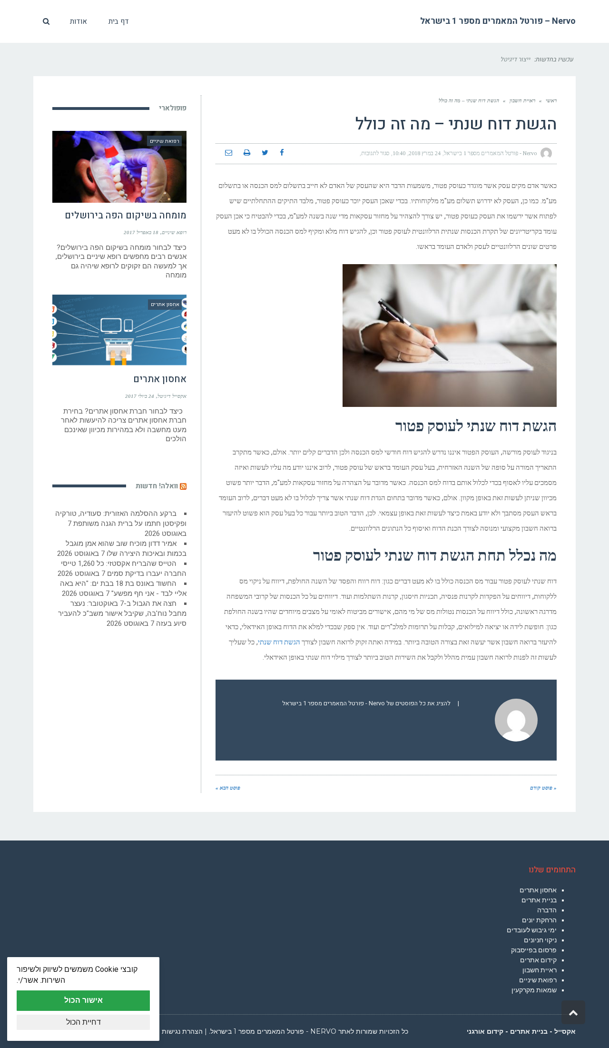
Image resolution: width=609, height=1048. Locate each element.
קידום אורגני (485, 1031)
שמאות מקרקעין (534, 990)
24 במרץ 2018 (425, 153)
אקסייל (565, 1031)
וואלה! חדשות (157, 486)
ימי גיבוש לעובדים (532, 930)
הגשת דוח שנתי (279, 642)
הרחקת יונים (539, 920)
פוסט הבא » (228, 788)
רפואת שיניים (538, 980)
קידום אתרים (538, 960)
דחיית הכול (83, 1022)
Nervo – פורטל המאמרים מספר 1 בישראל (498, 21)
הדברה (547, 910)
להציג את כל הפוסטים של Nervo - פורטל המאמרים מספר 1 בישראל (366, 703)
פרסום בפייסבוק (534, 950)
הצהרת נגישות (182, 1031)
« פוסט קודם (543, 788)
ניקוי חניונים (540, 940)
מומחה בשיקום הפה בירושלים (126, 215)
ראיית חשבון (539, 970)
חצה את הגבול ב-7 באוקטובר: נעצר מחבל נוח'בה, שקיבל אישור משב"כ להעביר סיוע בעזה (122, 613)
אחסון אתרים (160, 379)
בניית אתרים (539, 900)
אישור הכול (83, 1000)
